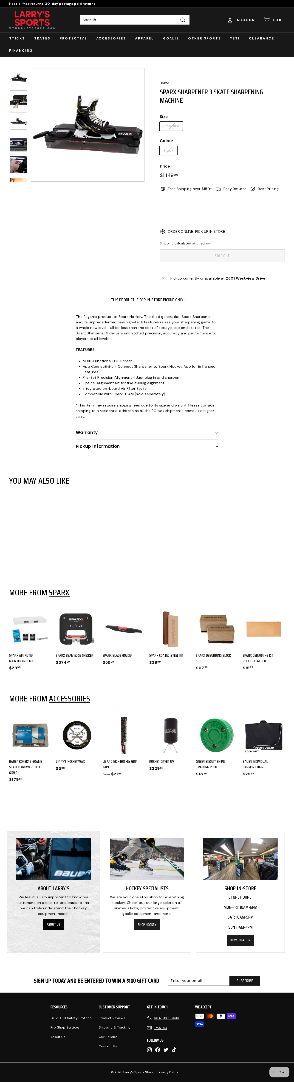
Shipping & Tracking (114, 1027)
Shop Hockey (147, 925)
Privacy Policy (168, 1072)
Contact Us (108, 1046)
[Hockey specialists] (147, 859)
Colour (166, 140)
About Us (54, 924)
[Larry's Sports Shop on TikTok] (174, 1049)
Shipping (166, 243)
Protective (73, 38)
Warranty (87, 432)
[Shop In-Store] (240, 859)
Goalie (171, 38)
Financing (21, 50)
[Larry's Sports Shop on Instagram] (149, 1049)
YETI (235, 38)
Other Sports (204, 38)
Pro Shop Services (65, 1027)
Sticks (17, 38)
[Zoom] (87, 124)
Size (164, 116)
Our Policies (108, 1037)
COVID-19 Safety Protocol (72, 1018)
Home (164, 83)
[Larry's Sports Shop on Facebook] (157, 1049)
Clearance (261, 38)
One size (171, 126)
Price (165, 166)
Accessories (111, 38)
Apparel (144, 38)
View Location (240, 940)
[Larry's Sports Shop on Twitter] (166, 1049)
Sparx (59, 592)
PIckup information (98, 446)
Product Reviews (112, 1018)
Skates (42, 38)
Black (168, 150)
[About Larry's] (53, 859)
